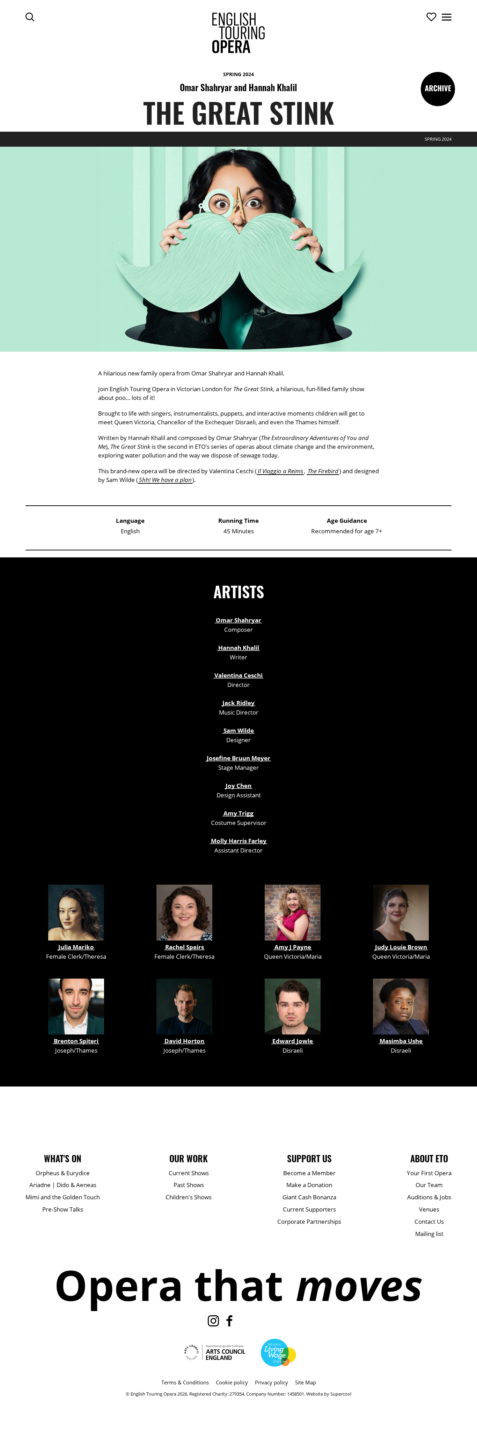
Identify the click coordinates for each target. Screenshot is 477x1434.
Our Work (188, 1158)
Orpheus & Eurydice (63, 1173)
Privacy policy (271, 1382)
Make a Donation (309, 1185)
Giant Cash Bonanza (309, 1197)
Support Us (309, 1158)
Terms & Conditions (185, 1382)
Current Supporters (309, 1209)
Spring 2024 (238, 74)
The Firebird (323, 471)
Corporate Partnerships (309, 1221)
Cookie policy (232, 1382)
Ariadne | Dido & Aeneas (62, 1185)
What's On (62, 1158)
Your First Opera (429, 1173)
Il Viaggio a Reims (280, 471)
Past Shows (189, 1185)
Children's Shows (189, 1197)
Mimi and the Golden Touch (62, 1197)
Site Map (305, 1382)
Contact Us (429, 1221)
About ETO (429, 1158)
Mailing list (429, 1234)
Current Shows (189, 1173)
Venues (429, 1209)
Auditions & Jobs (429, 1197)
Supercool (340, 1394)
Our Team (429, 1185)
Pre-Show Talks (62, 1209)
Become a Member (309, 1173)
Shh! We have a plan (165, 480)
